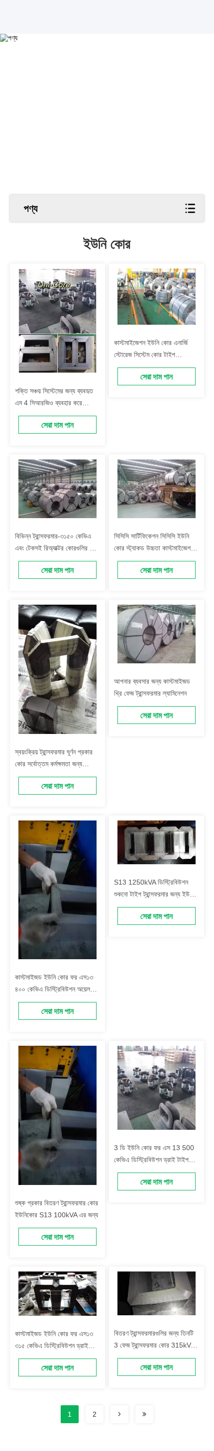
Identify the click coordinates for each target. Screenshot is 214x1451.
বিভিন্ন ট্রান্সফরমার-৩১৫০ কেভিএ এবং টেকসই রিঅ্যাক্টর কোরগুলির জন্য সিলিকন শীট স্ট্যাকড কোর (57, 548)
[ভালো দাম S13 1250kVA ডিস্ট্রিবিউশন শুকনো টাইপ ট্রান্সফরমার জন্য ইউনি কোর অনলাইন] (156, 842)
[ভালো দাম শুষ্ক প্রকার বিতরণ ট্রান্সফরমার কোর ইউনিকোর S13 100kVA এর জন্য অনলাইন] (57, 1115)
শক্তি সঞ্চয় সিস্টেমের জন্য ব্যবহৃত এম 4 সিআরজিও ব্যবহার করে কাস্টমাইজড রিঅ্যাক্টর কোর (54, 403)
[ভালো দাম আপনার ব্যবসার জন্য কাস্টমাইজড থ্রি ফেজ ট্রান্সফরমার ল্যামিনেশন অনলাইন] (156, 634)
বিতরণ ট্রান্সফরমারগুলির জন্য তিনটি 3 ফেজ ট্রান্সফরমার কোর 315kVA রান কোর (154, 1345)
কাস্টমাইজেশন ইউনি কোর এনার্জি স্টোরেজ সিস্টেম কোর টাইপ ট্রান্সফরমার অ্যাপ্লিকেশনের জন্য (151, 354)
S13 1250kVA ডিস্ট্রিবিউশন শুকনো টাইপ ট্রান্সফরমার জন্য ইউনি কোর (154, 894)
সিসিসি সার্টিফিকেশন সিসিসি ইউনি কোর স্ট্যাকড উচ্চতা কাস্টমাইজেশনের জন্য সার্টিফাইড (156, 548)
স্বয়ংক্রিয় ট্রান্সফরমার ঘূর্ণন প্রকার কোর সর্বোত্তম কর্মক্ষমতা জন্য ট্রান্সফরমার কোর (54, 764)
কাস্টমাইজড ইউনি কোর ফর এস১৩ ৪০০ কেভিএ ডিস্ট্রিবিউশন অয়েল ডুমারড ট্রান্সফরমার (54, 989)
